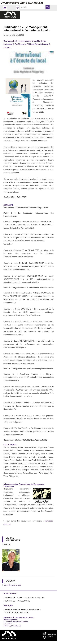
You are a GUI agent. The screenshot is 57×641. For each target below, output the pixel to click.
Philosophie (24, 601)
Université (10, 598)
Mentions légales (31, 610)
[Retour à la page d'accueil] (10, 17)
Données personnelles (16, 613)
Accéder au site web (12, 585)
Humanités (10, 601)
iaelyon (29, 598)
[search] (32, 7)
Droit (20, 598)
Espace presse (12, 610)
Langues (40, 598)
